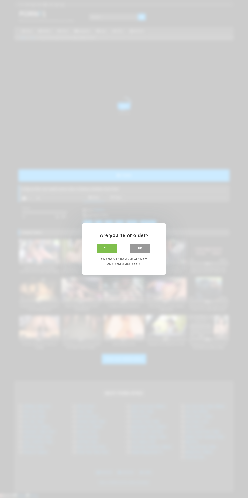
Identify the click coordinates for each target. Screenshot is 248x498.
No (140, 248)
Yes (106, 248)
